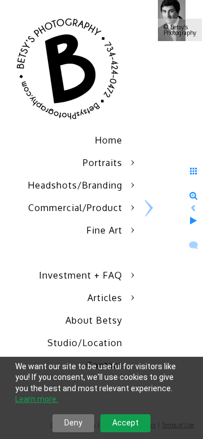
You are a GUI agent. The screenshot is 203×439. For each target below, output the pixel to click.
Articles (104, 297)
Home (108, 140)
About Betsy (93, 320)
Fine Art (104, 230)
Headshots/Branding (75, 185)
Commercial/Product (75, 207)
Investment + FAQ (80, 275)
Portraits (102, 162)
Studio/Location (84, 342)
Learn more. (36, 399)
